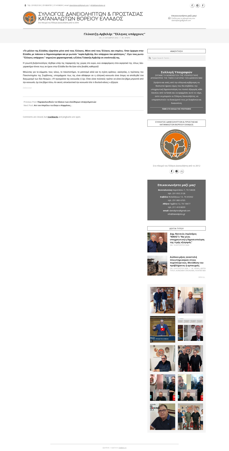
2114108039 (58, 5)
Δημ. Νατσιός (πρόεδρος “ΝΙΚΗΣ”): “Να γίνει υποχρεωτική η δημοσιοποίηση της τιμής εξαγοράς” (187, 238)
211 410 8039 (178, 207)
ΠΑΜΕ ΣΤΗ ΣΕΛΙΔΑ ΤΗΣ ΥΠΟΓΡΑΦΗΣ (176, 109)
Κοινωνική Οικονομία (185, 270)
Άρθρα (127, 38)
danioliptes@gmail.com (179, 210)
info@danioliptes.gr (97, 5)
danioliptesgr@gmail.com (79, 5)
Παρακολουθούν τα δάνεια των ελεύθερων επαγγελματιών (67, 102)
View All (201, 277)
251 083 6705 (178, 200)
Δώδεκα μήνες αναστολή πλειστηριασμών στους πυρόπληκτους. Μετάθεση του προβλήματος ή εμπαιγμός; (186, 261)
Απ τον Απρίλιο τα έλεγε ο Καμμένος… (53, 105)
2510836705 (47, 5)
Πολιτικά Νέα (200, 270)
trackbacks (53, 116)
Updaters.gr (122, 447)
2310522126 (36, 5)
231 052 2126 (178, 193)
